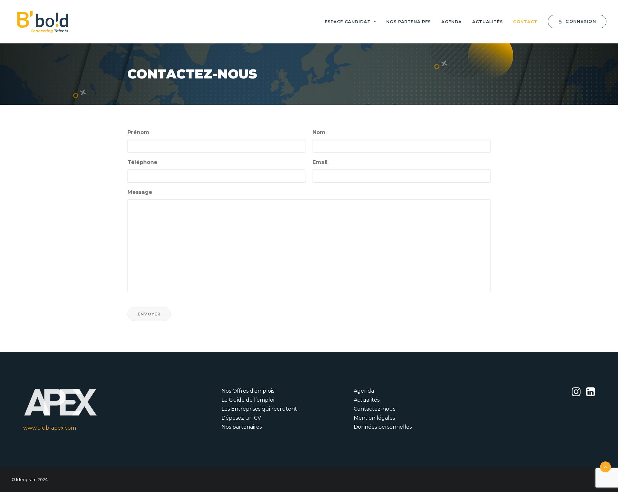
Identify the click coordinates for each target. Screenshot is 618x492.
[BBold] (42, 21)
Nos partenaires (408, 21)
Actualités (487, 21)
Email (320, 162)
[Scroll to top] (605, 466)
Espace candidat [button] (348, 21)
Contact (525, 21)
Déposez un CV (241, 418)
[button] (576, 394)
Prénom (138, 132)
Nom (319, 132)
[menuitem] (352, 21)
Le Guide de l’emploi (247, 400)
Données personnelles (383, 427)
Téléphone (142, 162)
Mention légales (374, 418)
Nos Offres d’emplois (247, 391)
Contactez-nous (374, 409)
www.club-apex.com (49, 428)
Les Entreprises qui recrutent (259, 409)
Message (139, 192)
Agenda (451, 21)
